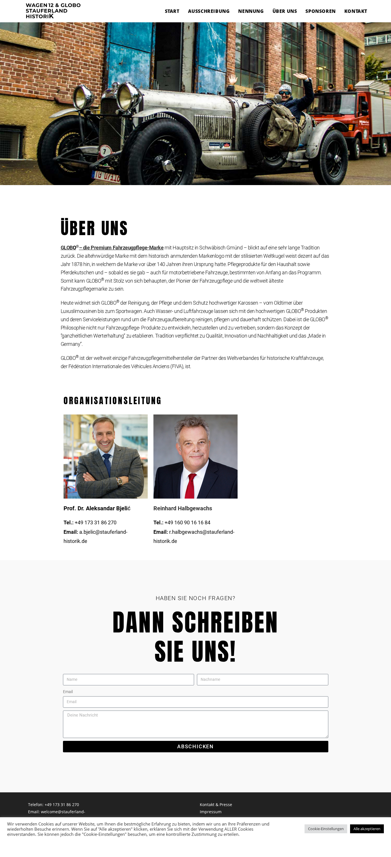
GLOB (67, 248)
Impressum (211, 811)
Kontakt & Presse (216, 804)
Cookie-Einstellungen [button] (326, 828)
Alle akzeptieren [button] (367, 828)
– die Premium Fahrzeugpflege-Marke (121, 248)
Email (68, 691)
